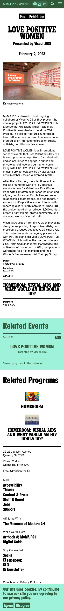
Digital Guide (13, 541)
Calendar (24, 4)
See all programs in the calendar (23, 363)
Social (7, 555)
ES (44, 3)
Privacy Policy (29, 582)
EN (39, 3)
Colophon (9, 582)
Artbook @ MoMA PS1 (19, 537)
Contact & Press (15, 494)
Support (9, 509)
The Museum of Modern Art (24, 523)
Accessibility (12, 485)
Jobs (6, 504)
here (41, 206)
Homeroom (26, 247)
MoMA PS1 (9, 4)
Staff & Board (13, 499)
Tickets (8, 489)
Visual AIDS (26, 119)
